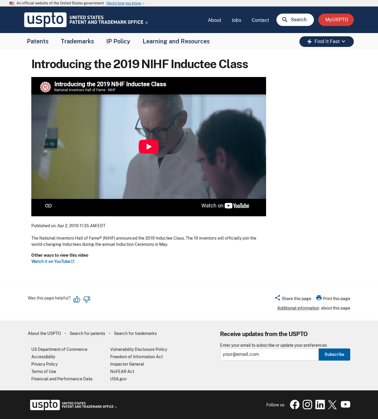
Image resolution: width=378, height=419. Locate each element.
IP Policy (118, 41)
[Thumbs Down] (86, 299)
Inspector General (127, 364)
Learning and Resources (176, 41)
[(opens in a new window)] (306, 407)
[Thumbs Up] (77, 299)
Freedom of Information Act (136, 356)
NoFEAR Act (122, 371)
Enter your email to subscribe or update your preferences (273, 345)
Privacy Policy (44, 364)
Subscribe (334, 354)
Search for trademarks (135, 333)
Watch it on (50, 261)
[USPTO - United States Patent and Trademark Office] (72, 408)
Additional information (298, 308)
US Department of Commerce (59, 349)
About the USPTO (44, 333)
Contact (260, 20)
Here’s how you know (125, 3)
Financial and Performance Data (61, 379)
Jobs (236, 20)
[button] (292, 299)
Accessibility (43, 356)
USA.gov (118, 379)
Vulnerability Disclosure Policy (138, 349)
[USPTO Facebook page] (293, 407)
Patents (37, 41)
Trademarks (77, 41)
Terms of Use (43, 371)
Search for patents (87, 333)
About (214, 20)
